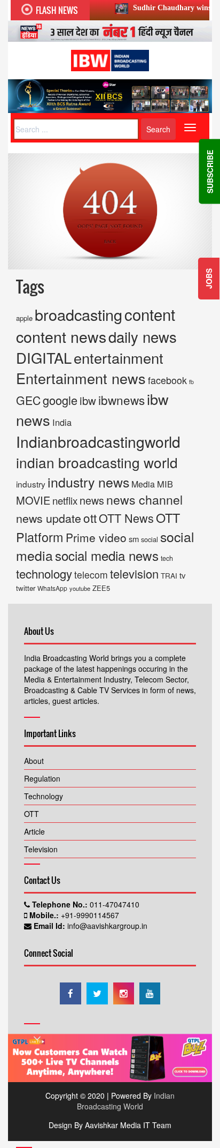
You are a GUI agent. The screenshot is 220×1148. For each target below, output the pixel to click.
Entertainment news (81, 377)
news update (48, 517)
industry (30, 484)
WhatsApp (52, 587)
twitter (25, 588)
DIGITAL (44, 357)
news (92, 500)
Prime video (96, 537)
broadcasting (78, 314)
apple (24, 318)
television (134, 573)
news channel (144, 499)
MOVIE (33, 500)
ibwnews (121, 399)
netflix (64, 500)
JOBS (208, 278)
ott (90, 517)
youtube (79, 588)
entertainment (118, 357)
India (62, 422)
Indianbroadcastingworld (98, 441)
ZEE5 (101, 588)
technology (44, 573)
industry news (88, 481)
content (149, 314)
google (60, 400)
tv (182, 575)
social (149, 539)
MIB (165, 483)
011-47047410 (113, 904)
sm (134, 538)
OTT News (126, 517)
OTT (31, 813)
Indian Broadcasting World (126, 1101)
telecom (91, 574)
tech (167, 558)
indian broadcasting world (97, 462)
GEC (28, 400)
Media (143, 484)
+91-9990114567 (89, 915)
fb (191, 382)
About (34, 760)
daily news (142, 336)
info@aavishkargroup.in (106, 925)
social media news (107, 555)
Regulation (42, 778)
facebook (167, 380)
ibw (88, 400)
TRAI (169, 576)
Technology (43, 796)
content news (61, 336)
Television (41, 849)
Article (34, 831)
